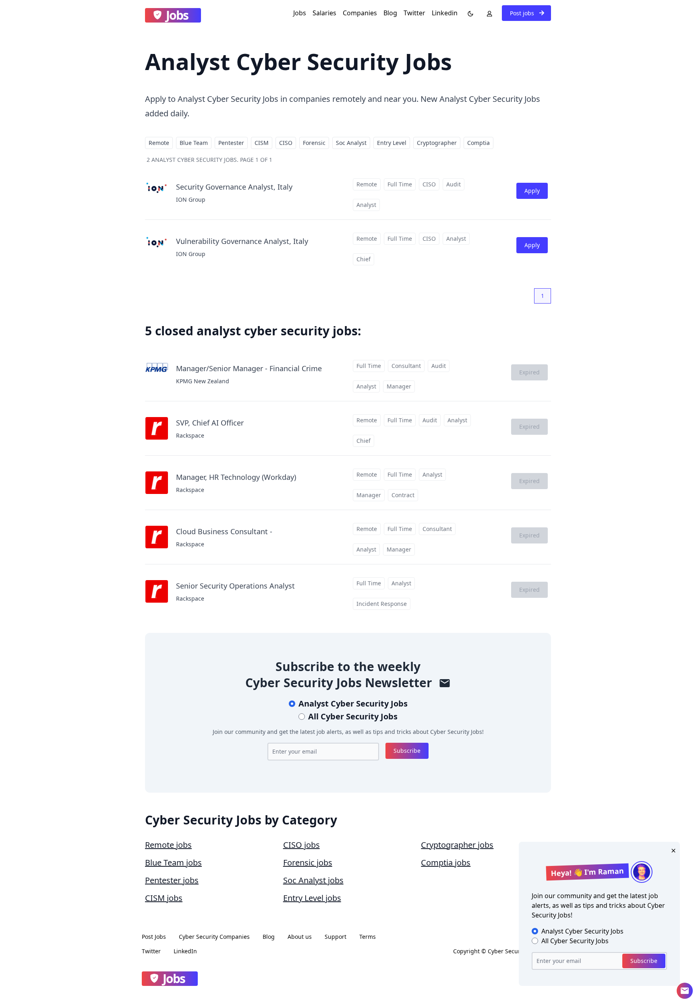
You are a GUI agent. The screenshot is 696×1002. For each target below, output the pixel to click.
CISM (262, 143)
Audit (453, 184)
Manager (399, 386)
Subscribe (407, 750)
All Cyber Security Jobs (353, 716)
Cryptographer (437, 143)
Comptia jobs (445, 862)
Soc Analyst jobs (313, 880)
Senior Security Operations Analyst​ (235, 586)
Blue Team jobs (173, 862)
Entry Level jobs (312, 898)
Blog (390, 12)
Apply (532, 190)
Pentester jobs (172, 880)
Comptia (478, 143)
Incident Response (381, 603)
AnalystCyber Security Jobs (353, 703)
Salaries (324, 12)
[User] (487, 13)
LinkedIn (185, 951)
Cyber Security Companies (214, 936)
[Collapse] (685, 991)
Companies (360, 12)
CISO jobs (301, 844)
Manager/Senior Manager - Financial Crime (249, 368)
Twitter (414, 12)
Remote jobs (168, 844)
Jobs (299, 12)
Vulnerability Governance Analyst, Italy (242, 241)
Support (335, 936)
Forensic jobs (307, 862)
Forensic (314, 143)
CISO (285, 143)
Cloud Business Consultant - (224, 531)
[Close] (672, 850)
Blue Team (194, 143)
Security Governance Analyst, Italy (234, 187)
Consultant (406, 366)
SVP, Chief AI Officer (210, 423)
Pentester (231, 143)
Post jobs (523, 13)
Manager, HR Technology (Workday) (236, 477)
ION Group (190, 199)
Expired (529, 372)
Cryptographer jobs (457, 844)
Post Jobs (154, 936)
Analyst (366, 205)
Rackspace (190, 435)
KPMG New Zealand (202, 381)
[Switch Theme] (469, 13)
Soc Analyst (351, 143)
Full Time (399, 184)
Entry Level (391, 143)
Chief (363, 259)
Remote (159, 143)
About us (300, 936)
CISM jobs (163, 898)
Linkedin (445, 12)
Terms (367, 936)
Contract (403, 495)
